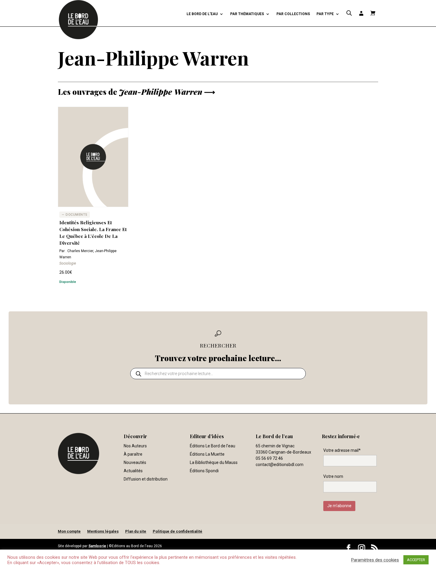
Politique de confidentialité (177, 531)
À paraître (133, 454)
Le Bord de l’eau (202, 14)
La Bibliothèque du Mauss (214, 462)
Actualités (133, 470)
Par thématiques (247, 14)
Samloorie (97, 546)
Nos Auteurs (135, 445)
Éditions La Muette (207, 454)
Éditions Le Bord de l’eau (212, 445)
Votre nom (333, 476)
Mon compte (69, 531)
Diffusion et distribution (146, 479)
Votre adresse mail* (342, 450)
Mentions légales (103, 531)
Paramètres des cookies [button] (375, 560)
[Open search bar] (349, 13)
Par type (325, 14)
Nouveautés (135, 462)
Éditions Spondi (204, 470)
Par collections (293, 14)
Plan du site (135, 531)
